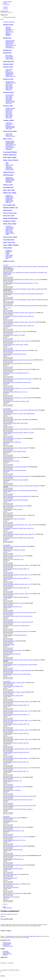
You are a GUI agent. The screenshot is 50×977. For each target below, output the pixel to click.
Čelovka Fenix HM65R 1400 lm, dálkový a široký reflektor (15, 423)
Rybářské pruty (7, 38)
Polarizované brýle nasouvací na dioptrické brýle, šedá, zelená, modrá (17, 363)
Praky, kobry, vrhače (8, 215)
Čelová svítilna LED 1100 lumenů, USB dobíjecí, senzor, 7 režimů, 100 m (18, 325)
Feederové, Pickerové (10, 42)
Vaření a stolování (9, 124)
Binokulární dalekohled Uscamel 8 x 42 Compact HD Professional (17, 674)
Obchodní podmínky (7, 943)
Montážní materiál (9, 72)
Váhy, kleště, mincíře (8, 239)
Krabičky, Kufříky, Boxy (9, 154)
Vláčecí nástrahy (9, 97)
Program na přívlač (8, 92)
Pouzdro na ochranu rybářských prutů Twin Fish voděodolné (15, 479)
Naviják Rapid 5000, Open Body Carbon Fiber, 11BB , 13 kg (16, 761)
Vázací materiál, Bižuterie (10, 152)
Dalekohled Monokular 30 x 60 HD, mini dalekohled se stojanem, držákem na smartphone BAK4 (23, 293)
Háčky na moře (9, 116)
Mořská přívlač (9, 99)
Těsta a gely (8, 166)
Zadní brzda (8, 28)
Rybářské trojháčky (10, 143)
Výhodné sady (9, 122)
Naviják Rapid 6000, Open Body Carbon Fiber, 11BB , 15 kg (16, 771)
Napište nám (5, 951)
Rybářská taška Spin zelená (8, 644)
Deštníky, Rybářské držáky (10, 218)
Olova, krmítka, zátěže (9, 205)
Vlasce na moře (9, 114)
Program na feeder (8, 64)
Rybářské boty (9, 195)
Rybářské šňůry (7, 52)
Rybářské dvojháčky (10, 142)
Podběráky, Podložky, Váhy (10, 207)
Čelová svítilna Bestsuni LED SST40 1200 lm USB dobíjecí (15, 499)
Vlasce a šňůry (9, 98)
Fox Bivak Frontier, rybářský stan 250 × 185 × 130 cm (14, 840)
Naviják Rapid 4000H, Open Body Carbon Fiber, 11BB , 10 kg (16, 752)
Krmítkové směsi (9, 168)
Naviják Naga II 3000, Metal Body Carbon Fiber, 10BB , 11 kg (16, 568)
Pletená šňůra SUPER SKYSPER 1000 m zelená (13, 859)
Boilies (7, 162)
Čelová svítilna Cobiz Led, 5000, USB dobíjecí (13, 509)
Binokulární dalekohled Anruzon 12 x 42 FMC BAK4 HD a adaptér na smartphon (20, 490)
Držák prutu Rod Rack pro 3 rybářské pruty (12, 442)
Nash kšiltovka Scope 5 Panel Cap (10, 821)
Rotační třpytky (9, 251)
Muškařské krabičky (10, 178)
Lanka (7, 258)
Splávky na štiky (9, 229)
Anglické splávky (9, 228)
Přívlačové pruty (9, 44)
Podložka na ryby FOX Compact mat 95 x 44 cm (13, 559)
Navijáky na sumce (10, 81)
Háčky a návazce (9, 71)
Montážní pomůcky (10, 74)
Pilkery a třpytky (9, 115)
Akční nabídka (6, 952)
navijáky (34, 936)
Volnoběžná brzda (9, 29)
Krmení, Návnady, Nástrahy (10, 160)
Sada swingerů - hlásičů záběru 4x (10, 878)
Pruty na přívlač (9, 96)
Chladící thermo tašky (10, 126)
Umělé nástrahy (9, 167)
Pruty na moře (9, 110)
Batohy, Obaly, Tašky (9, 190)
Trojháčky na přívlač (10, 102)
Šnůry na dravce (9, 57)
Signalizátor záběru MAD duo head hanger (12, 653)
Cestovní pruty (9, 46)
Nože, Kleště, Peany (8, 187)
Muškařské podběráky (10, 179)
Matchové (8, 33)
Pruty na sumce (9, 83)
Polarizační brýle (7, 210)
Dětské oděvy (8, 202)
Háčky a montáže (9, 87)
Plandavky (8, 252)
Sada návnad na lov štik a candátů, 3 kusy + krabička (14, 335)
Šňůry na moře (9, 112)
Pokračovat (3, 916)
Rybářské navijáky (8, 24)
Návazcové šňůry (9, 56)
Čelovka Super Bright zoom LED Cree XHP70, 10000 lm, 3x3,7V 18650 (18, 432)
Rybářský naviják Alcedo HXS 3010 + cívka (12, 606)
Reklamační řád (6, 944)
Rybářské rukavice (9, 200)
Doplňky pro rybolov (9, 261)
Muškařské (8, 35)
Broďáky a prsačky (10, 197)
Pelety (7, 163)
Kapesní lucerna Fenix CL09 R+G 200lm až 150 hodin (14, 451)
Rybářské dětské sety (10, 47)
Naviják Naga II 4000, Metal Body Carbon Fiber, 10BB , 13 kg (16, 578)
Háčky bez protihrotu (10, 147)
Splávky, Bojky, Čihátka (9, 223)
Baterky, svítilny (9, 134)
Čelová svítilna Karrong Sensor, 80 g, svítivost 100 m (14, 518)
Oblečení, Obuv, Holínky (9, 192)
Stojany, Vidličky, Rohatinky (11, 245)
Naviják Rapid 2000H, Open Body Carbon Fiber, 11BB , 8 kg (16, 597)
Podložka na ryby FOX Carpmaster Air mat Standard (14, 549)
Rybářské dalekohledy (10, 127)
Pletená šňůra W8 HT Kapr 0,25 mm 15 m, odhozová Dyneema (16, 625)
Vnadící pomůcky (9, 69)
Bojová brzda (8, 30)
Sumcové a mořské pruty (11, 45)
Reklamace (5, 954)
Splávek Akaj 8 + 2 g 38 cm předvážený (11, 896)
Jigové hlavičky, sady (10, 100)
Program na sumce (8, 79)
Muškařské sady (9, 177)
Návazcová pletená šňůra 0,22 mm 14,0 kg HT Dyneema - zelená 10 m (17, 616)
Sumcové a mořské (10, 31)
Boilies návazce (9, 75)
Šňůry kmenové (9, 55)
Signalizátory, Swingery (9, 221)
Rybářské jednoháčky (10, 141)
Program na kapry (8, 66)
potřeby (12, 936)
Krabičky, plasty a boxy (10, 76)
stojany (38, 936)
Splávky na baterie (9, 232)
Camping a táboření (8, 120)
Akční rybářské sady (8, 61)
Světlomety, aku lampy (10, 136)
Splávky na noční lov (10, 233)
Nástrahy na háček (9, 165)
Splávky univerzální (10, 227)
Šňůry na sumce (9, 86)
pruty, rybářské (29, 936)
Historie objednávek (7, 953)
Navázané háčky (9, 146)
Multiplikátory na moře (10, 108)
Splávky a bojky (9, 88)
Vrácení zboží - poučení (8, 946)
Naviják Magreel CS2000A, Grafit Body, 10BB (13, 686)
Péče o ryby (8, 70)
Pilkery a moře (9, 256)
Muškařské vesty (9, 181)
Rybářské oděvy (9, 198)
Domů (4, 906)
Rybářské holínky (9, 196)
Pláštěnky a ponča (9, 201)
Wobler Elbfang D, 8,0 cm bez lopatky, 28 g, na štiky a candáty (16, 401)
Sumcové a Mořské (10, 58)
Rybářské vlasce (7, 50)
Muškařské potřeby (8, 175)
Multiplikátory (9, 34)
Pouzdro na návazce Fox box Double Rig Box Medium (14, 470)
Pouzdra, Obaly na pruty (10, 213)
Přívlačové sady (9, 111)
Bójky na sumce (9, 230)
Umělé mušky (8, 182)
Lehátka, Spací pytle (8, 172)
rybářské (8, 936)
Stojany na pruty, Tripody (10, 237)
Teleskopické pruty (10, 41)
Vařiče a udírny (9, 128)
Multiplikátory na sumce (11, 82)
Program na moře (8, 105)
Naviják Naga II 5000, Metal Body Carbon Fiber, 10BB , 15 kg (16, 587)
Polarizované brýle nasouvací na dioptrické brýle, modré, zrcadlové (17, 382)
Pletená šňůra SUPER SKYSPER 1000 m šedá (13, 849)
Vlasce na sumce (9, 85)
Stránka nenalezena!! (7, 907)
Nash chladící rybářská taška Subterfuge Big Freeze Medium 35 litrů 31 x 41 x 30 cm (20, 283)
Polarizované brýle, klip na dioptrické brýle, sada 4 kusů (14, 354)
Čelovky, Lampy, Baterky (10, 131)
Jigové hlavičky (9, 257)
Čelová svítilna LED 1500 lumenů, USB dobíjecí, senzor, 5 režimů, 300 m (18, 316)
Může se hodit (9, 89)
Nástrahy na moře (8, 184)
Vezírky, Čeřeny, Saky (9, 242)
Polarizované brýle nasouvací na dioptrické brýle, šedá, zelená (16, 372)
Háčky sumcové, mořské (11, 144)
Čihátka (7, 234)
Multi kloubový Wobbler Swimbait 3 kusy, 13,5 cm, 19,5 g (15, 391)
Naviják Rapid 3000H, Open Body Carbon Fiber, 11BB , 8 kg (16, 742)
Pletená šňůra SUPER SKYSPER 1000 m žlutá (13, 868)
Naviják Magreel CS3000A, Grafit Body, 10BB (13, 695)
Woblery (7, 253)
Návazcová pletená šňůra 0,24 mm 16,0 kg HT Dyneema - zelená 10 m (17, 809)
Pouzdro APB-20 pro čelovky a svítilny (11, 460)
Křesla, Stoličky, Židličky (10, 157)
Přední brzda (8, 27)
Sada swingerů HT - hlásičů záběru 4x (11, 887)
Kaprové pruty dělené (10, 40)
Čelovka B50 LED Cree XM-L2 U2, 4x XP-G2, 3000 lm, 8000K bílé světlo (19, 413)
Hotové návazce (9, 148)
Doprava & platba (6, 942)
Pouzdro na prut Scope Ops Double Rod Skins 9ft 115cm (15, 635)
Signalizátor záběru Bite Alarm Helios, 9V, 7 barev (13, 830)
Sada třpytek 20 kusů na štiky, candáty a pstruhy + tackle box (15, 344)
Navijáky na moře (9, 109)
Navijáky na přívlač (10, 94)
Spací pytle (8, 125)
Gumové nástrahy (9, 255)
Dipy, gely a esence (10, 169)
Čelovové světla (9, 133)
